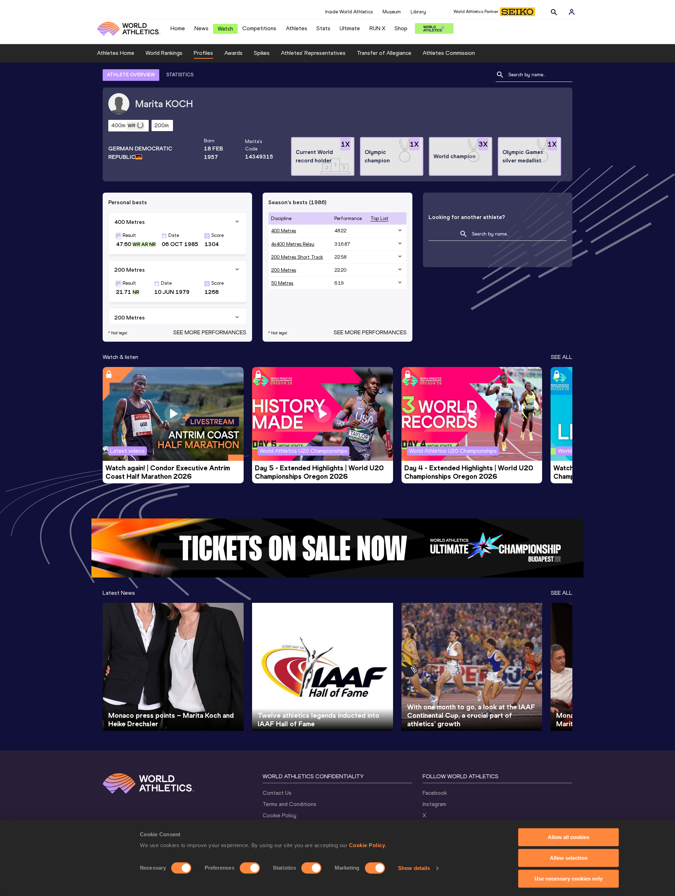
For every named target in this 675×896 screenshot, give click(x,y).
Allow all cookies (568, 837)
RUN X (377, 28)
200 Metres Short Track (297, 257)
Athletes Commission (449, 53)
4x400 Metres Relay (292, 244)
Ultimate (350, 28)
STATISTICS (179, 75)
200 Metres (283, 270)
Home (178, 28)
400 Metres (283, 231)
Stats (323, 28)
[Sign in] (571, 12)
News (201, 28)
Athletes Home (115, 53)
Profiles (203, 53)
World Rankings (164, 53)
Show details (414, 868)
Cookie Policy (367, 845)
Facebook (435, 792)
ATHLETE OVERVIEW (131, 75)
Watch (225, 28)
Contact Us (277, 792)
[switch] (250, 868)
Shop (400, 28)
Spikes (262, 53)
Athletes (296, 28)
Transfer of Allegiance (384, 53)
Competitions (259, 28)
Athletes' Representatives (313, 53)
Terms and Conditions (289, 804)
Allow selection (568, 858)
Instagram (434, 804)
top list (379, 218)
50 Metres (282, 283)
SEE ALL (561, 357)
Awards (233, 53)
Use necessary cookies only (568, 879)
